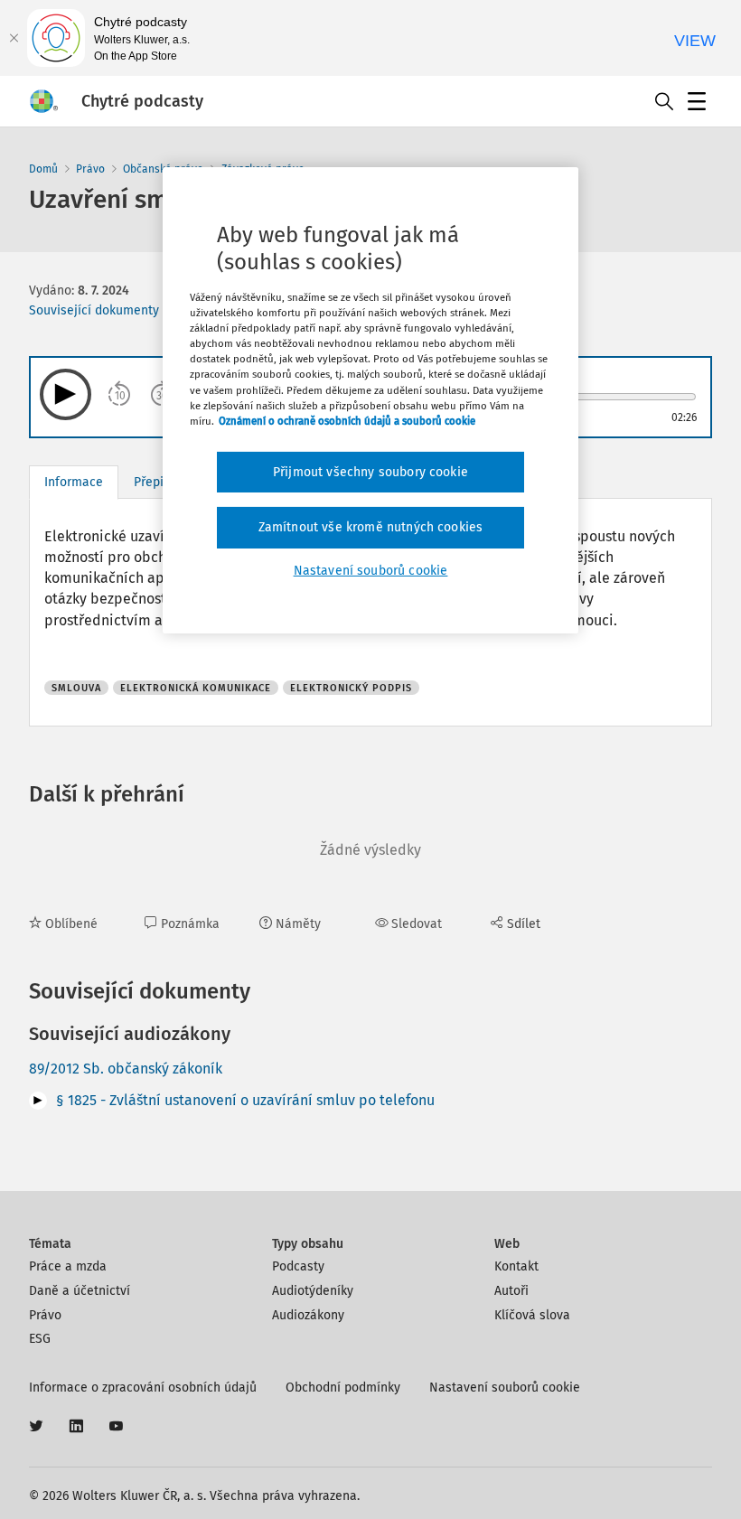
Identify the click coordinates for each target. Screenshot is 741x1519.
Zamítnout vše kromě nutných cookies (370, 527)
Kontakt (516, 1266)
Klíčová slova (532, 1315)
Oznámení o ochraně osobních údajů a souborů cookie (347, 421)
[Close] (13, 38)
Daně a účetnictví (79, 1291)
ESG (40, 1338)
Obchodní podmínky (343, 1387)
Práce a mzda (68, 1266)
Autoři (511, 1291)
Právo (90, 169)
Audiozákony (308, 1315)
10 (120, 395)
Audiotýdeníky (312, 1291)
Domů (43, 169)
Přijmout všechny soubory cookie (370, 472)
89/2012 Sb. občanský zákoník (125, 1068)
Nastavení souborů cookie (504, 1387)
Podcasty (298, 1266)
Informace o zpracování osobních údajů (143, 1387)
